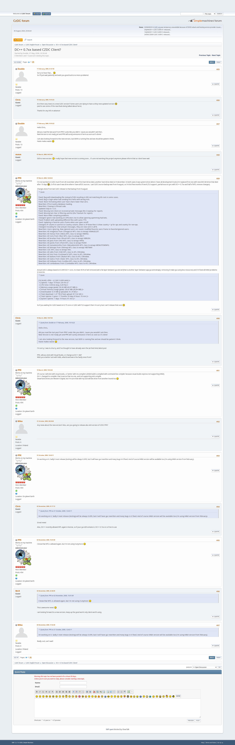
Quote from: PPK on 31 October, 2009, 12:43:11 (56, 511)
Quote (216, 84)
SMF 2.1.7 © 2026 (17, 742)
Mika (20, 421)
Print (219, 62)
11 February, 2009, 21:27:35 (45, 69)
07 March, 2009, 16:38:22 (45, 178)
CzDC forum (21, 20)
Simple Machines (28, 742)
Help (202, 742)
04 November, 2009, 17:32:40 (46, 625)
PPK (19, 178)
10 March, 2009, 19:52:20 (45, 370)
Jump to (188, 667)
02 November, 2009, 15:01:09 (46, 540)
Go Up (16, 657)
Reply (212, 62)
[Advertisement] (117, 5)
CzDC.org (157, 27)
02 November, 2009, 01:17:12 (46, 506)
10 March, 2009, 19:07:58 (45, 318)
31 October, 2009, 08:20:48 (45, 421)
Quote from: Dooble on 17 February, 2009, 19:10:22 (57, 323)
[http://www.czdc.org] (16, 216)
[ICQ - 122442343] (16, 213)
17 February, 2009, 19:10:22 (45, 123)
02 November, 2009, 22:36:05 (46, 591)
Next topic (216, 55)
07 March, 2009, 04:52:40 (45, 154)
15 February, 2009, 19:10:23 (45, 100)
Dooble (21, 69)
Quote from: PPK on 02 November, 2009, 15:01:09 (57, 596)
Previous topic (205, 55)
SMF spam (109, 729)
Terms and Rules (211, 742)
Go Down (17, 62)
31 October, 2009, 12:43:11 (45, 455)
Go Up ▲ (220, 742)
